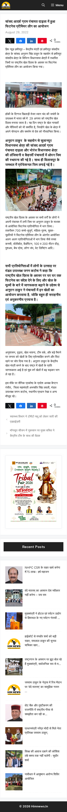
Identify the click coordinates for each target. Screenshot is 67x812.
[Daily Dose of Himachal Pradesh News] (6, 5)
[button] (43, 5)
